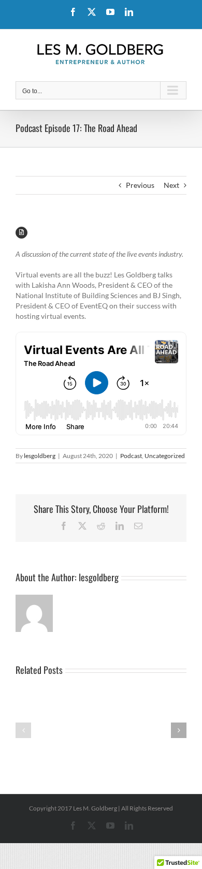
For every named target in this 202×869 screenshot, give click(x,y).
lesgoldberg (39, 456)
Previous (140, 185)
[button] (23, 730)
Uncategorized (165, 456)
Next (171, 185)
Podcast (131, 456)
